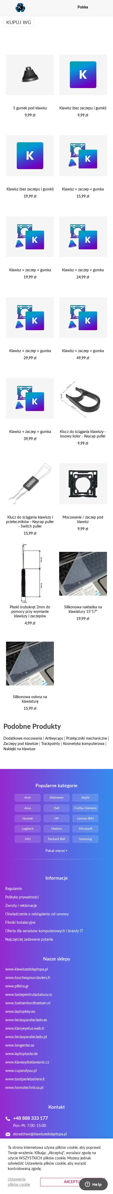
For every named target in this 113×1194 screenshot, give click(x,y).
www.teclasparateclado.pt (26, 1037)
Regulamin (13, 889)
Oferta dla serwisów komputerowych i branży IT (44, 931)
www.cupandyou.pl (21, 1071)
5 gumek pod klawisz (30, 108)
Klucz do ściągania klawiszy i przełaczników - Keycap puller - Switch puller (30, 522)
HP (56, 818)
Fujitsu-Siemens (85, 808)
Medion (56, 828)
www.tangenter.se (19, 1045)
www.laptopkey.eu (20, 1012)
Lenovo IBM (85, 818)
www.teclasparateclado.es (26, 1020)
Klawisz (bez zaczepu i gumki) (82, 108)
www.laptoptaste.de (21, 1054)
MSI (27, 839)
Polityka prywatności (22, 897)
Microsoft (85, 828)
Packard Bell (56, 839)
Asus (27, 808)
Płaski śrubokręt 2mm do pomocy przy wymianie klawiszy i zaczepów (30, 611)
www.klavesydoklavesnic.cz (27, 1062)
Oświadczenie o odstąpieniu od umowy (37, 914)
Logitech (28, 828)
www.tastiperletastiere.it (25, 1079)
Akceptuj (73, 1182)
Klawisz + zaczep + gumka (83, 189)
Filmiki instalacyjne (20, 923)
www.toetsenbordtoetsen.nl (27, 1003)
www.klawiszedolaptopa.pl (26, 969)
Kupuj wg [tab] (18, 22)
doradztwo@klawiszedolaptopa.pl (40, 1134)
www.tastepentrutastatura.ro (28, 995)
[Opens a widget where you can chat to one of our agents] (93, 1184)
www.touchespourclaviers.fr (27, 978)
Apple (85, 797)
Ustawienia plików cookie (19, 1182)
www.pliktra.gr (17, 986)
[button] (106, 7)
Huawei (27, 818)
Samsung (85, 839)
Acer (27, 797)
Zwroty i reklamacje (21, 906)
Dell (56, 808)
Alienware (56, 797)
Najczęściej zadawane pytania (29, 939)
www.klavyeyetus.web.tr (24, 1028)
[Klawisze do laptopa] (14, 8)
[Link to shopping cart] (97, 7)
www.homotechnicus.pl (24, 1088)
